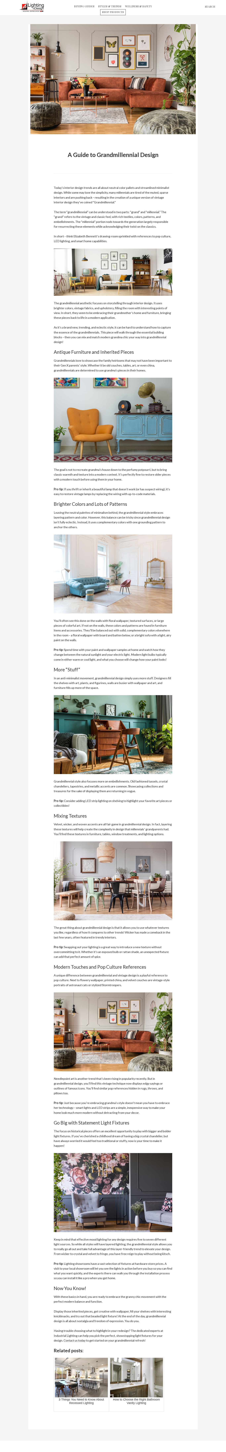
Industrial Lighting (31, 6)
